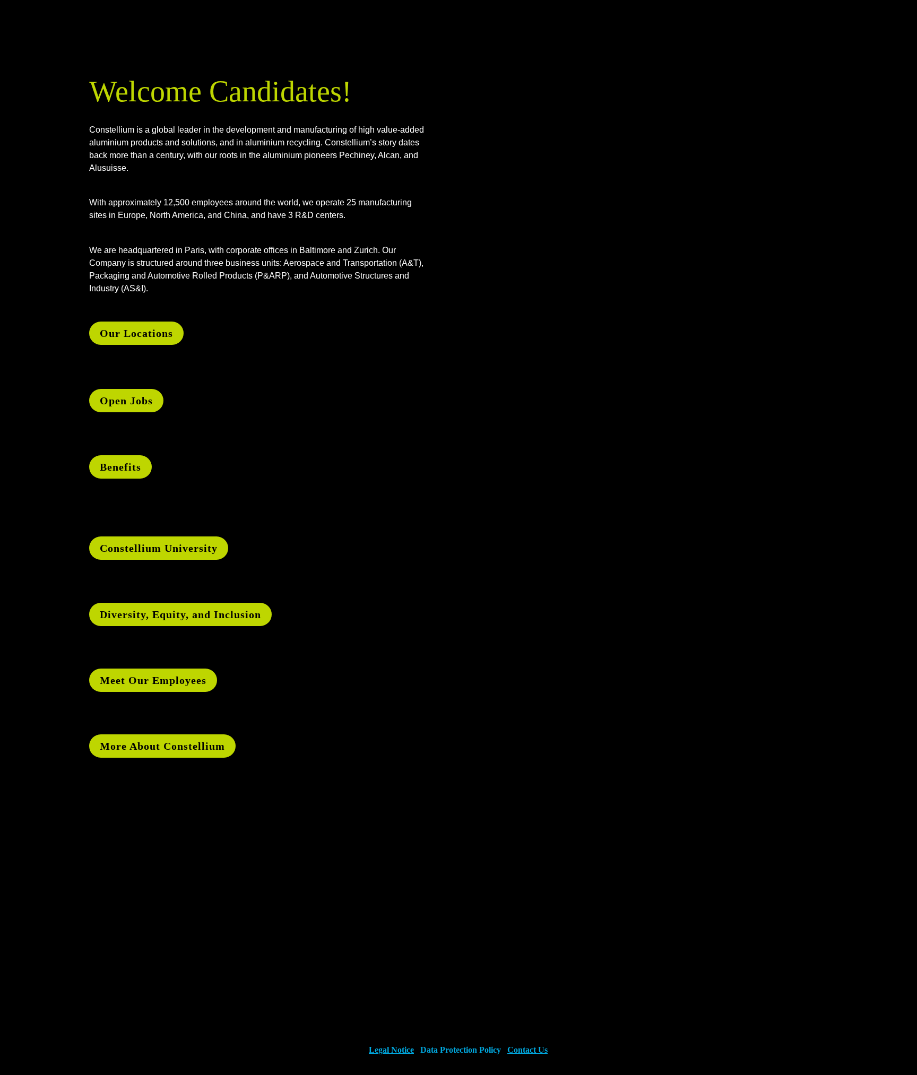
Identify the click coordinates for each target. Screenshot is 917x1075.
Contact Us (527, 1049)
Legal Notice (391, 1049)
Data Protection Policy (460, 1049)
